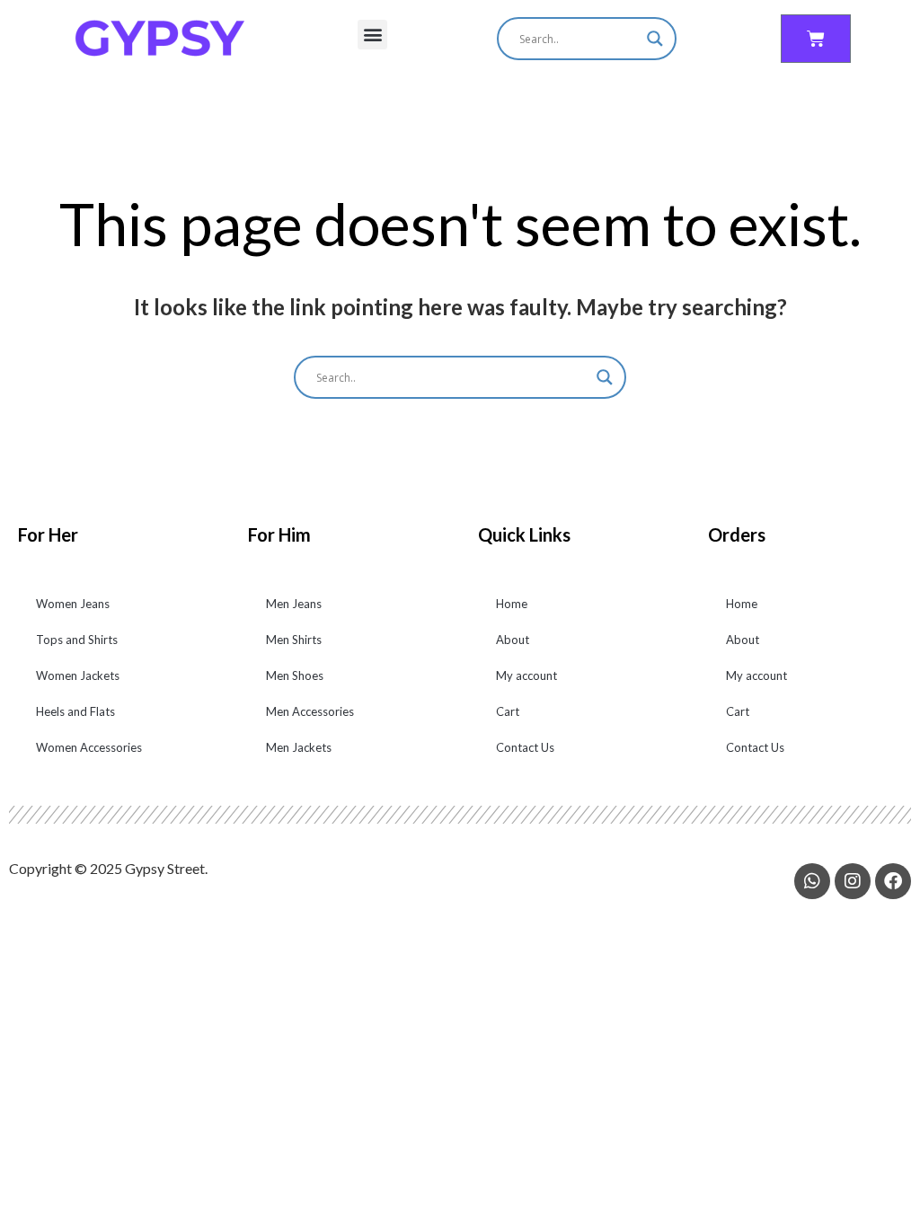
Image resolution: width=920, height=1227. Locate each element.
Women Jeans (73, 603)
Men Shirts (294, 639)
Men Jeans (294, 603)
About (512, 639)
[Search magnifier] (655, 38)
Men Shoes (294, 675)
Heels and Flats (75, 711)
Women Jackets (77, 675)
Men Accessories (310, 711)
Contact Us (525, 747)
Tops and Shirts (77, 639)
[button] (372, 34)
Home (511, 603)
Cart (507, 711)
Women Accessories (89, 747)
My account (526, 675)
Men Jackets (299, 747)
